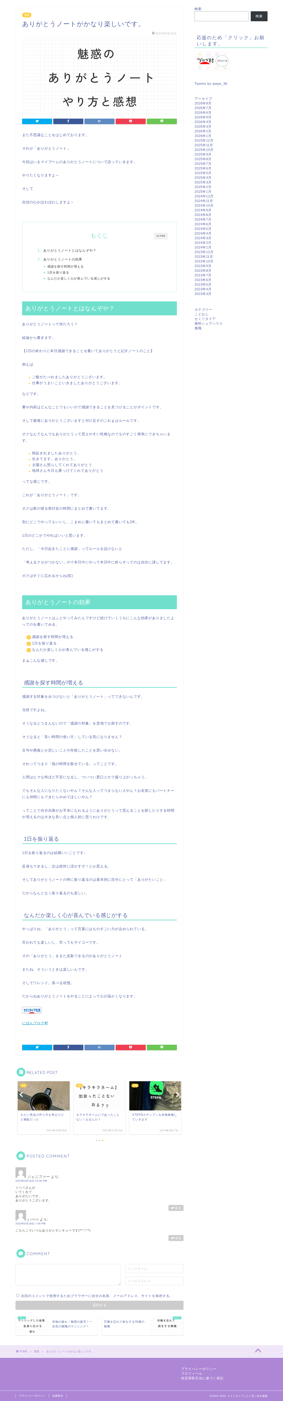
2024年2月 (203, 243)
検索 (198, 9)
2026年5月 (203, 117)
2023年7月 (203, 275)
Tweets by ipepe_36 (211, 83)
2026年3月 (203, 126)
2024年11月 (204, 201)
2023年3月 (203, 294)
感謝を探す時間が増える (65, 266)
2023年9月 (203, 266)
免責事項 (57, 1395)
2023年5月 (203, 284)
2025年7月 (203, 164)
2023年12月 (204, 252)
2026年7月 (203, 108)
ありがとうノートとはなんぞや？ (69, 250)
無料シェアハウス (209, 323)
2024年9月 (203, 210)
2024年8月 (203, 215)
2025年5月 (203, 173)
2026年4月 (203, 122)
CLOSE (161, 236)
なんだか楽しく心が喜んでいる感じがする (78, 278)
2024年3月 (203, 238)
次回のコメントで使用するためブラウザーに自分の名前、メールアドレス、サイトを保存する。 (97, 1296)
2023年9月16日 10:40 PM (31, 1180)
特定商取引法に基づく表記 (202, 1378)
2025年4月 (203, 177)
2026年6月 (203, 112)
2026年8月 (203, 103)
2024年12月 (204, 196)
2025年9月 (203, 154)
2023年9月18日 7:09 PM (30, 1223)
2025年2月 (203, 187)
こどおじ (202, 314)
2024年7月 (203, 219)
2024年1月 (203, 247)
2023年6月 (203, 280)
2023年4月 (203, 289)
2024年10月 (204, 205)
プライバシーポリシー (198, 1369)
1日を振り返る (58, 272)
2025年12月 (204, 140)
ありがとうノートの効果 (62, 259)
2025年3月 (203, 182)
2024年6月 (203, 224)
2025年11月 (204, 145)
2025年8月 (203, 159)
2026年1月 (203, 136)
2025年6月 (203, 168)
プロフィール (191, 1373)
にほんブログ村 (35, 1023)
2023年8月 (203, 270)
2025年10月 (204, 150)
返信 (178, 1208)
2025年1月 (203, 191)
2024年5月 (203, 229)
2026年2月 (203, 131)
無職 (26, 15)
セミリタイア (205, 319)
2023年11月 (204, 256)
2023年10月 (204, 261)
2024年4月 (203, 233)
